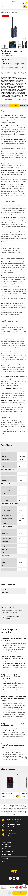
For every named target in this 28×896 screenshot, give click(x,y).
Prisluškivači (5, 844)
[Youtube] (17, 878)
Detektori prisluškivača (11, 11)
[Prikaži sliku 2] (12, 45)
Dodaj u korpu (19, 893)
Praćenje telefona (6, 842)
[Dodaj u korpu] (17, 796)
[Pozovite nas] (5, 3)
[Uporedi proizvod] (18, 778)
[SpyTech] (14, 2)
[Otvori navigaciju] (2, 3)
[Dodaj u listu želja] (18, 775)
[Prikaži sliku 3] (21, 45)
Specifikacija (13, 105)
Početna (3, 11)
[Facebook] (10, 878)
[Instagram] (14, 878)
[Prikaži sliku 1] (4, 45)
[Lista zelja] (23, 3)
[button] (14, 27)
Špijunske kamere (6, 846)
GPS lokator (5, 849)
